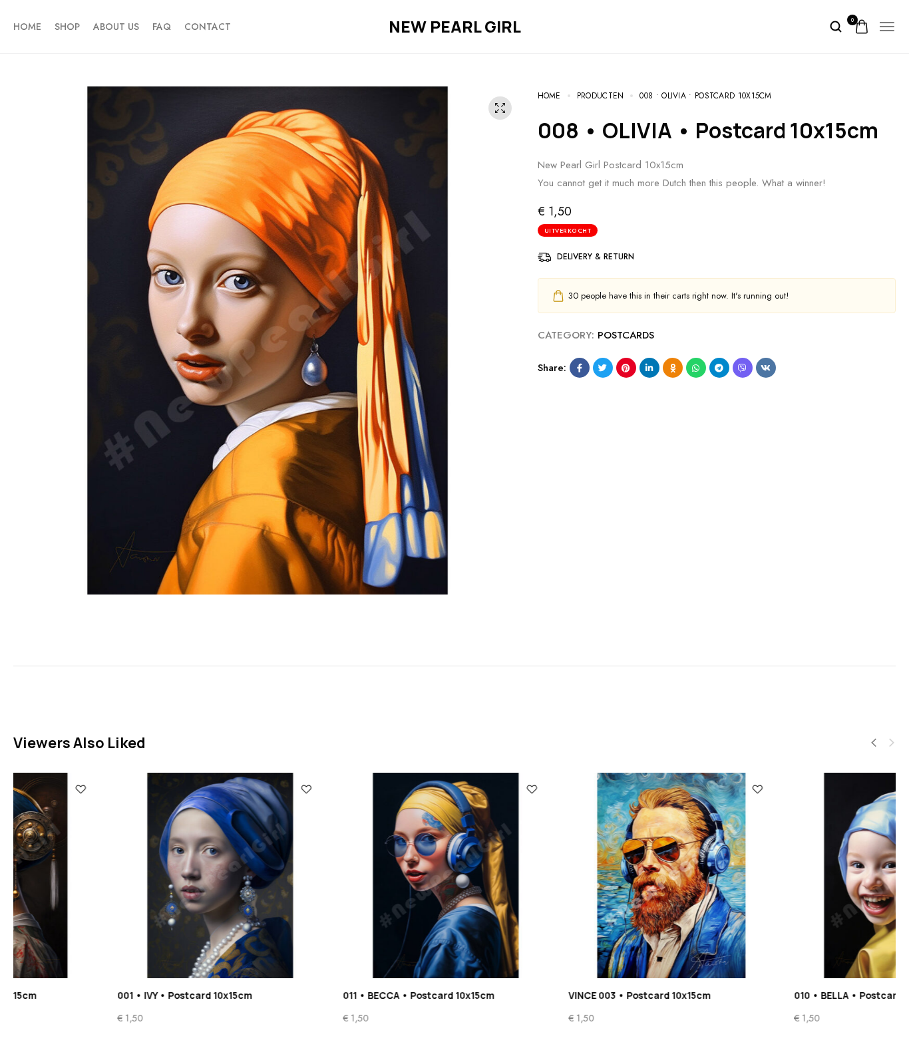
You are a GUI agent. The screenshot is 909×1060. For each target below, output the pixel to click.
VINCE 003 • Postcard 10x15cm (535, 995)
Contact (207, 26)
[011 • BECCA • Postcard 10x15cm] (342, 875)
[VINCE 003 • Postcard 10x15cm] (567, 875)
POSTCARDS (626, 335)
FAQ (161, 26)
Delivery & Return (595, 257)
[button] (874, 743)
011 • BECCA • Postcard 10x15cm (315, 995)
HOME (27, 26)
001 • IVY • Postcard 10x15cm (80, 995)
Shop (67, 26)
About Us (116, 26)
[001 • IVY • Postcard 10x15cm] (116, 875)
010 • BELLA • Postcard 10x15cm (765, 995)
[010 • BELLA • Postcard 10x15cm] (793, 875)
